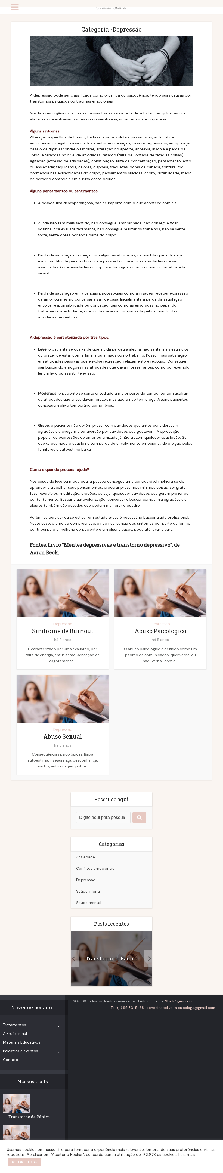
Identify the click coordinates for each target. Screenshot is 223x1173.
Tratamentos (14, 1024)
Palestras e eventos (20, 1050)
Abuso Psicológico (160, 631)
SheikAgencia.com (181, 1001)
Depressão (62, 624)
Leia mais (186, 1154)
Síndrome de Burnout (62, 631)
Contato (10, 1059)
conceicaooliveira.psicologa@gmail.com (181, 1007)
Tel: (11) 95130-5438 (127, 1007)
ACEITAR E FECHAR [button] (24, 1162)
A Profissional (15, 1033)
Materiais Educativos (21, 1042)
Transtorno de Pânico (111, 958)
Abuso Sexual (62, 736)
